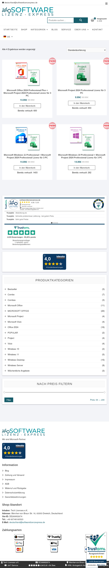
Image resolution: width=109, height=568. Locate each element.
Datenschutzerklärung (15, 492)
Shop (24, 29)
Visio (10, 343)
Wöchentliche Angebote (19, 370)
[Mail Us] (3, 2)
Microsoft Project (15, 316)
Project (11, 337)
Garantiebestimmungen (15, 496)
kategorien (38, 29)
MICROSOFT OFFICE (18, 310)
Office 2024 (13, 327)
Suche (81, 20)
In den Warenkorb (27, 105)
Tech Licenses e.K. (11, 562)
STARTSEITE (11, 29)
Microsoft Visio (14, 321)
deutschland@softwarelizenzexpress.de (21, 2)
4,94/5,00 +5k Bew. (48, 565)
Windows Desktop (16, 359)
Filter (9, 399)
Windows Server (15, 365)
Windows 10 (13, 348)
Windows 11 (13, 354)
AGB (7, 483)
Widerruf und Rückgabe (15, 488)
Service (66, 29)
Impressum (10, 479)
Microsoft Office (15, 305)
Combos (12, 299)
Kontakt (97, 29)
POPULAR (13, 332)
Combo (11, 294)
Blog (55, 29)
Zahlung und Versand (14, 475)
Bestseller (12, 289)
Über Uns (80, 29)
